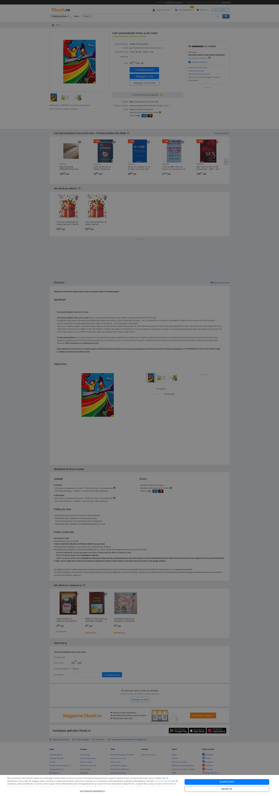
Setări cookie (145, 786)
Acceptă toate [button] (227, 782)
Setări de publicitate (84, 786)
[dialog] (139, 785)
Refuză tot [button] (226, 789)
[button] (92, 790)
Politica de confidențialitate (163, 786)
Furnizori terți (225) (163, 781)
